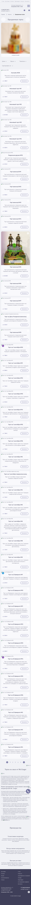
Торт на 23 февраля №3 (15, 729)
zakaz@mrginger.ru (5, 10)
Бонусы (22, 1)
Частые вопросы (5, 877)
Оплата (12, 1)
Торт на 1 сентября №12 (15, 378)
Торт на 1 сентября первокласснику (15, 474)
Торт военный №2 (15, 186)
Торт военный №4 (15, 219)
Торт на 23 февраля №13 (15, 643)
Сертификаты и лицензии (24, 875)
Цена (3, 61)
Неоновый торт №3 (15, 122)
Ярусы (12, 61)
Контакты (27, 1)
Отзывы (19, 877)
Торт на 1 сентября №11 (15, 363)
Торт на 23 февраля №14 (15, 659)
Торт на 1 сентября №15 (15, 424)
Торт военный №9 (15, 332)
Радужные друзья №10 (15, 155)
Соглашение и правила (23, 881)
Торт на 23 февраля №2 (15, 712)
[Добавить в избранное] (28, 71)
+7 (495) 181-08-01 (5, 9)
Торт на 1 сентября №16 (15, 441)
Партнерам (17, 1)
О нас (3, 1)
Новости (20, 873)
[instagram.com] (26, 892)
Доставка (7, 1)
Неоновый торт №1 (15, 88)
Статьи (2, 879)
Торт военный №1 (15, 171)
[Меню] (28, 6)
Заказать (24, 81)
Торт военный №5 (15, 267)
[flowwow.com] (29, 892)
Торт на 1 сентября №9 (15, 557)
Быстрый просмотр (15, 261)
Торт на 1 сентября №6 (15, 521)
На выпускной (15, 55)
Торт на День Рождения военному (15, 316)
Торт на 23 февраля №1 (15, 574)
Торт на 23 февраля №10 (15, 590)
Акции (2, 875)
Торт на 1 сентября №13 (15, 394)
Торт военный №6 (15, 283)
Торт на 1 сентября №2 (15, 457)
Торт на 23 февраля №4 (15, 747)
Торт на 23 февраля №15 (15, 676)
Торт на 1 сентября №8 (15, 541)
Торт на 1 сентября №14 (15, 409)
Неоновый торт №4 (15, 139)
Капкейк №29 (15, 73)
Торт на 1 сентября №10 (15, 347)
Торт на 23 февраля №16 (15, 695)
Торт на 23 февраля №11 (15, 606)
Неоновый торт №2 (15, 104)
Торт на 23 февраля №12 (15, 624)
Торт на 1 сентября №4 (15, 490)
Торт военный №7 (15, 301)
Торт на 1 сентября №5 (15, 505)
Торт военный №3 (15, 202)
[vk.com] (24, 892)
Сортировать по (6, 65)
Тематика (22, 61)
